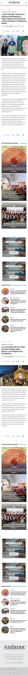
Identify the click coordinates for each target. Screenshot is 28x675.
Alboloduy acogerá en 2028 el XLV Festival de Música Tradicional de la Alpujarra (14, 225)
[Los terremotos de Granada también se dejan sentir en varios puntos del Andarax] (14, 159)
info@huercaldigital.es (17, 663)
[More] (23, 31)
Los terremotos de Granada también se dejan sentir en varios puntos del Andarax (14, 169)
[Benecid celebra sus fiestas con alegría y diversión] (5, 319)
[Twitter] (18, 672)
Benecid (12, 317)
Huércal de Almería (11, 11)
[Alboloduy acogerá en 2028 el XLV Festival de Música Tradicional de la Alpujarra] (14, 215)
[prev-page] (3, 232)
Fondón (12, 325)
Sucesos (13, 165)
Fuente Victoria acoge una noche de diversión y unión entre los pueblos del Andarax (17, 329)
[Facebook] (9, 672)
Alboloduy (14, 221)
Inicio (3, 9)
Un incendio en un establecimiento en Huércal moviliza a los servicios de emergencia (14, 197)
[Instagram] (13, 672)
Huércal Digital (9, 26)
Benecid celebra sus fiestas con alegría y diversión (18, 320)
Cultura (9, 9)
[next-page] (5, 232)
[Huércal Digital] (3, 26)
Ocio (6, 9)
